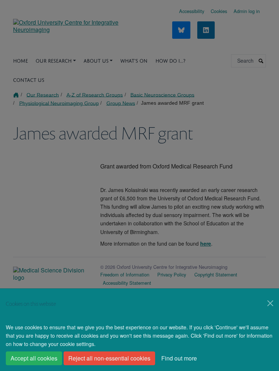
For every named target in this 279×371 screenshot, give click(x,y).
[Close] (270, 303)
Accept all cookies (34, 358)
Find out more (179, 358)
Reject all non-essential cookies (109, 358)
